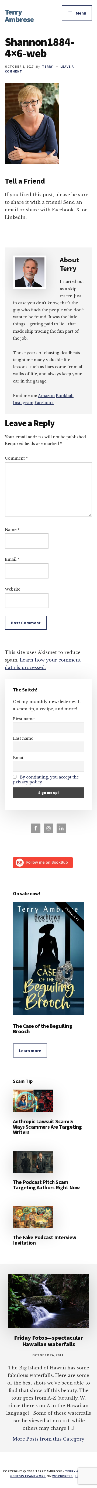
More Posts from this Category (48, 1439)
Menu (81, 13)
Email (12, 559)
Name (12, 529)
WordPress (62, 1476)
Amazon (46, 395)
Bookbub (65, 395)
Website (12, 589)
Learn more (30, 1050)
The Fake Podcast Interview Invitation (44, 1240)
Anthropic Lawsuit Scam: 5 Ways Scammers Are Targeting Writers (47, 1126)
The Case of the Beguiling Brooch (42, 1028)
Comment (16, 458)
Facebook (44, 402)
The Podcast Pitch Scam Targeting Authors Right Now (46, 1185)
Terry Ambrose (19, 15)
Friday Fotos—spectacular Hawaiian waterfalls (48, 1341)
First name (23, 719)
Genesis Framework (28, 1476)
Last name (23, 738)
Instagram (23, 402)
